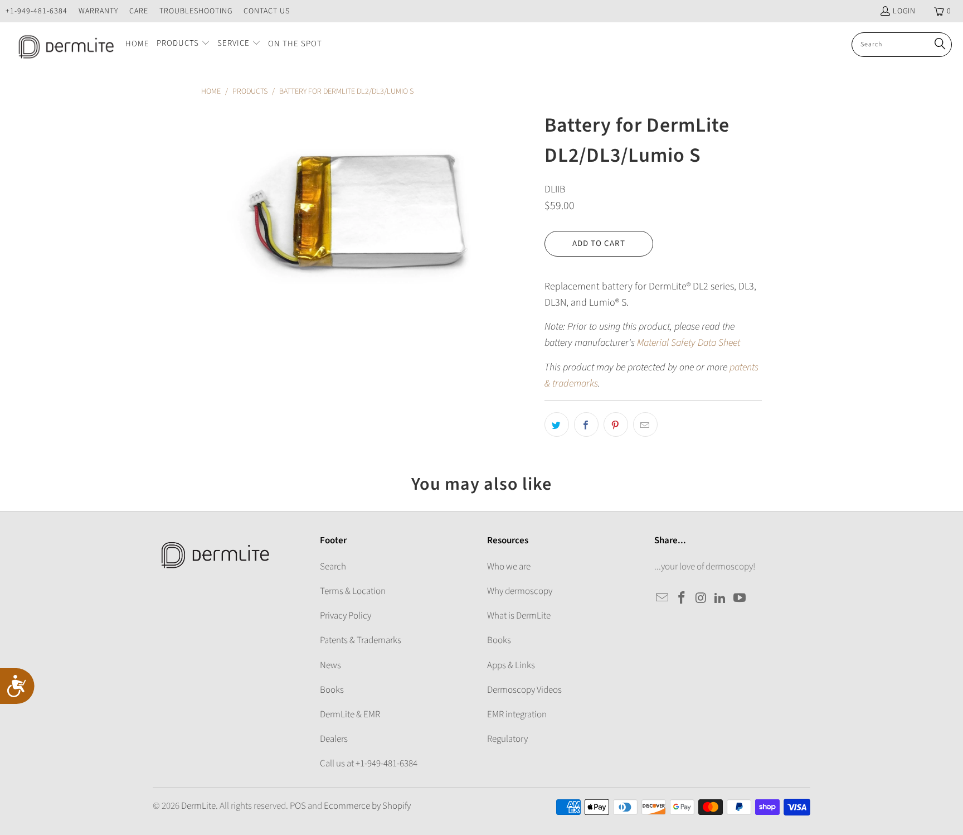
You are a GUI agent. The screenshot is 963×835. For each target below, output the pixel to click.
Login (904, 11)
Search (333, 566)
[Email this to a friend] (645, 424)
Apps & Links (511, 665)
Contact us (267, 11)
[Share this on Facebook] (586, 424)
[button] (183, 44)
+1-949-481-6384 (36, 11)
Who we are (509, 566)
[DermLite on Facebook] (682, 598)
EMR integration (517, 714)
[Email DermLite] (662, 598)
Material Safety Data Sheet (688, 343)
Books (332, 690)
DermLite (198, 806)
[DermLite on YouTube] (740, 598)
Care (138, 11)
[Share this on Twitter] (556, 424)
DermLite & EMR (350, 714)
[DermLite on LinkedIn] (720, 598)
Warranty (98, 11)
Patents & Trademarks (360, 640)
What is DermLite (519, 615)
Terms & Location (353, 591)
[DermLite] (62, 44)
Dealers (334, 739)
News (330, 665)
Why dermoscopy (519, 591)
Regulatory (507, 739)
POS (298, 806)
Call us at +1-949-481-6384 (368, 763)
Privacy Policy (345, 615)
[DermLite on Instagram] (701, 598)
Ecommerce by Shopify (367, 806)
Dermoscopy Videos (524, 690)
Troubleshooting (195, 11)
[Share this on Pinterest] (616, 424)
